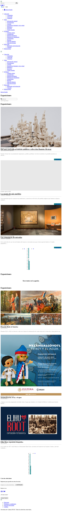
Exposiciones (10, 22)
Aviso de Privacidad (9, 505)
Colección (6, 14)
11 (29, 263)
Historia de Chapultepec (13, 37)
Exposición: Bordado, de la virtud (15, 25)
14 (29, 267)
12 (29, 264)
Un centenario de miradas (11, 237)
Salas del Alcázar (11, 43)
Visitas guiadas (11, 30)
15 (29, 269)
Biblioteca (9, 27)
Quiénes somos (11, 32)
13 (29, 266)
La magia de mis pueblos (11, 194)
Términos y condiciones (10, 504)
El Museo (6, 31)
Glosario (9, 47)
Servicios (9, 28)
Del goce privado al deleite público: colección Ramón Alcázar (26, 149)
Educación (6, 44)
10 (29, 262)
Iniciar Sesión (8, 9)
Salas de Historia (11, 41)
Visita (5, 19)
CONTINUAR (19, 484)
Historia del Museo (12, 35)
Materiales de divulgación (13, 46)
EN (7, 7)
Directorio (6, 502)
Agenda (9, 24)
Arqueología (10, 38)
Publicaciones (7, 48)
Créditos (6, 507)
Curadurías (10, 15)
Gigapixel (9, 18)
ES (3, 7)
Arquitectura (10, 34)
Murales (9, 40)
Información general (12, 21)
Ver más (58, 159)
